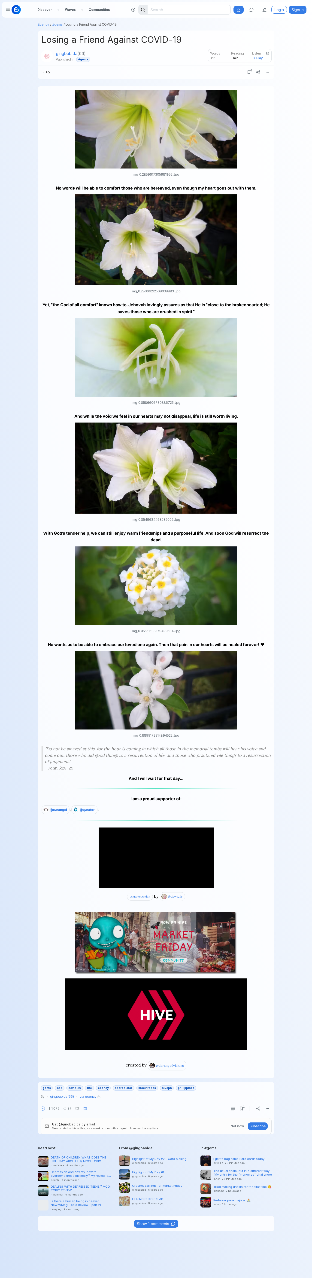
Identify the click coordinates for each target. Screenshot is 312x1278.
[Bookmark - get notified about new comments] (249, 72)
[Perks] (238, 10)
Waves (70, 10)
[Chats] (251, 10)
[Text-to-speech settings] (268, 53)
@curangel (58, 810)
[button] (43, 1108)
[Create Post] (264, 10)
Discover (44, 10)
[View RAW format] (233, 1108)
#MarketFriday (140, 896)
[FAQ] (133, 10)
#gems (57, 24)
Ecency (43, 24)
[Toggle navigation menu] (8, 10)
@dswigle (175, 896)
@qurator (87, 810)
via (88, 1096)
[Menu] (267, 72)
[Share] (258, 72)
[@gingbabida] (47, 56)
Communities (99, 10)
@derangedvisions (170, 1065)
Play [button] (259, 58)
